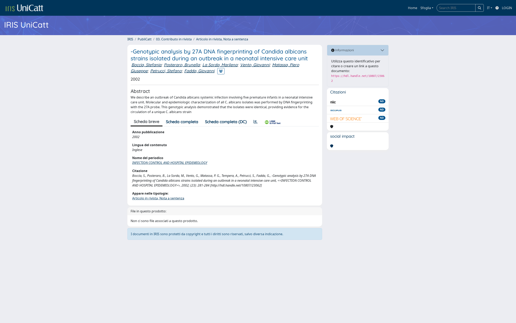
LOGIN (507, 8)
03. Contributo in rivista (174, 39)
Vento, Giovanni (254, 64)
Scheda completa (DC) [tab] (226, 121)
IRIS (130, 39)
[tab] (255, 121)
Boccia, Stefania (146, 64)
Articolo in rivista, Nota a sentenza (222, 39)
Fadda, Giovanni (199, 70)
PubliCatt (145, 39)
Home (412, 8)
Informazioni (344, 50)
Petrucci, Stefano (166, 70)
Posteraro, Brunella (182, 64)
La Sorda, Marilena (219, 64)
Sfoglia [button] (425, 8)
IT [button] (488, 8)
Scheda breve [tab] (146, 121)
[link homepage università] (24, 8)
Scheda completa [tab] (182, 121)
